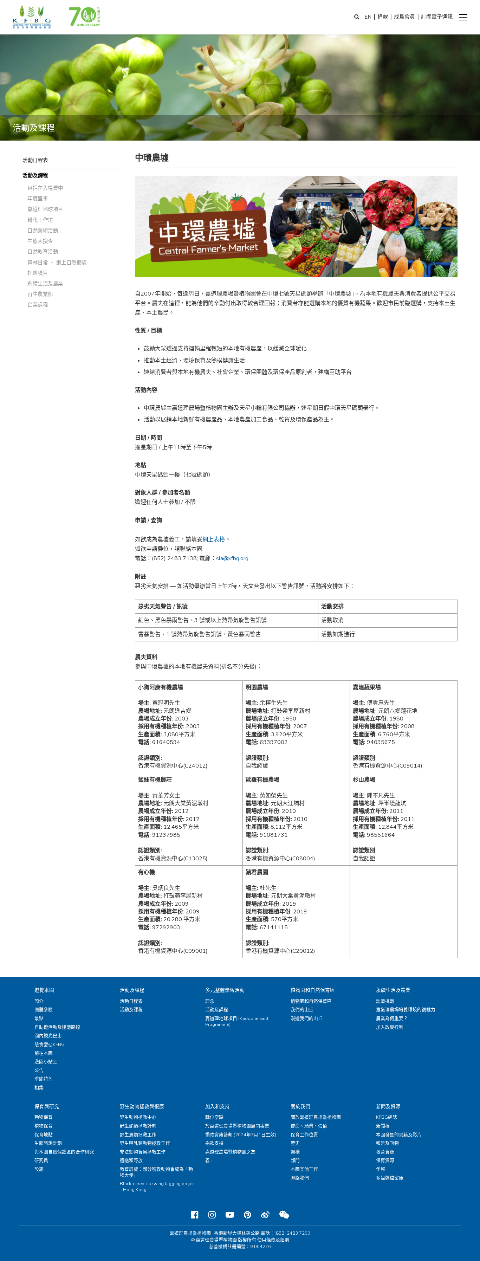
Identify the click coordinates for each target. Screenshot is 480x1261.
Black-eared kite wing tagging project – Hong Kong (158, 1187)
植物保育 (43, 1126)
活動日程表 (35, 160)
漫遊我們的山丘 (307, 1018)
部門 (295, 1160)
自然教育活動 (42, 251)
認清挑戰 (385, 1001)
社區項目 (37, 273)
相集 (39, 1088)
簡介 (39, 1001)
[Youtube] (230, 1215)
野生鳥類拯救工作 (138, 1135)
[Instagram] (212, 1215)
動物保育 (43, 1117)
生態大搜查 (40, 241)
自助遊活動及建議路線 (57, 1027)
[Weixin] (284, 1215)
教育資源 (385, 1152)
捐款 (382, 16)
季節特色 (43, 1079)
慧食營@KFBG (49, 1044)
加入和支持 (217, 1106)
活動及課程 (35, 175)
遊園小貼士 (45, 1062)
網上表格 (213, 539)
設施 (39, 1169)
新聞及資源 (388, 1106)
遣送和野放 (131, 1160)
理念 (209, 1001)
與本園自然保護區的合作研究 (64, 1152)
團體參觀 (43, 1010)
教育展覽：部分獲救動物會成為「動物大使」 (156, 1172)
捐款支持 (214, 1143)
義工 (209, 1160)
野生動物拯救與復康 (142, 1106)
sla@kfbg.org (232, 558)
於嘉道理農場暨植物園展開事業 (237, 1126)
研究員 (41, 1160)
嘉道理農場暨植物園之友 (230, 1152)
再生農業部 (40, 294)
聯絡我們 (300, 1178)
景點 (39, 1018)
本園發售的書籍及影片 (399, 1135)
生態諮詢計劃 (48, 1143)
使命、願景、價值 (309, 1126)
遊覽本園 (44, 990)
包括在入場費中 (45, 188)
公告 (39, 1070)
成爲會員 (404, 16)
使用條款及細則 (273, 1240)
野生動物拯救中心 (138, 1117)
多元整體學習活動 (225, 990)
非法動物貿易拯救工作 (143, 1152)
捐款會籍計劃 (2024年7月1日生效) (240, 1135)
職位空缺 (214, 1117)
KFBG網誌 (386, 1117)
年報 (380, 1169)
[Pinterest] (247, 1215)
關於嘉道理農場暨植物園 (316, 1117)
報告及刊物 (387, 1143)
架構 (295, 1152)
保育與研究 (46, 1106)
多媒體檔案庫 (389, 1178)
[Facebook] (195, 1215)
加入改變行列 (389, 1027)
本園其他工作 (304, 1169)
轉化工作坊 (40, 220)
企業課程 (37, 304)
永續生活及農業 (45, 283)
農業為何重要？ (392, 1018)
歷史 (295, 1143)
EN (367, 16)
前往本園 (43, 1053)
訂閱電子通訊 (437, 16)
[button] (463, 17)
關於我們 (300, 1106)
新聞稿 (383, 1126)
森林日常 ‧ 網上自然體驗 (57, 262)
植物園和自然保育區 (313, 990)
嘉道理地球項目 (45, 209)
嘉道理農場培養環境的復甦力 (405, 1010)
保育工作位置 (304, 1135)
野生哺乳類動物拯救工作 (145, 1143)
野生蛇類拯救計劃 (138, 1126)
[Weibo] (265, 1215)
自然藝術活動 (42, 230)
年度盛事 (37, 198)
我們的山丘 (302, 1010)
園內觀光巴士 (48, 1036)
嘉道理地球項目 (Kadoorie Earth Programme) (237, 1021)
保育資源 (385, 1160)
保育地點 (43, 1135)
